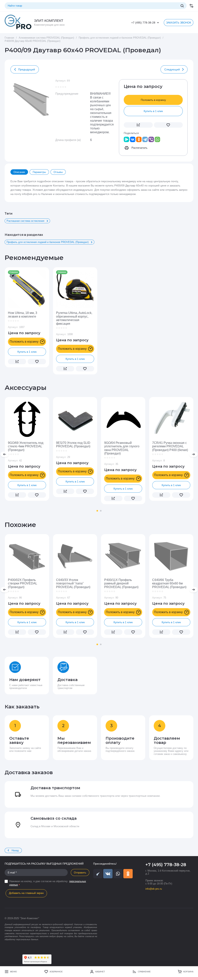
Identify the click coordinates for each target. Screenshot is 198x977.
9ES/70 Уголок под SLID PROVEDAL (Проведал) (73, 444)
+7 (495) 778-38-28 (143, 22)
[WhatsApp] (157, 139)
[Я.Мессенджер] (126, 139)
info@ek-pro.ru (153, 888)
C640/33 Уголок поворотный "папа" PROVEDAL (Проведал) (73, 583)
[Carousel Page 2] (101, 511)
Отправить (80, 872)
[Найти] (182, 5)
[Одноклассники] (139, 139)
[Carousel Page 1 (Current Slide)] (97, 511)
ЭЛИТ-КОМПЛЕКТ (48, 21)
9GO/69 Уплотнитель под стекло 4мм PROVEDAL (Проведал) (25, 446)
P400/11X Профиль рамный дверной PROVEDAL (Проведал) (121, 583)
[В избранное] (168, 125)
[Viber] (151, 139)
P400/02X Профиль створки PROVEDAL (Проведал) (22, 583)
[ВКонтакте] (132, 139)
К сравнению (138, 125)
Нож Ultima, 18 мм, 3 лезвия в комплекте (22, 314)
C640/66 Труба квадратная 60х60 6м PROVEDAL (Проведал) (169, 583)
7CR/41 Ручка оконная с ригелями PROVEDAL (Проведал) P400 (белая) (170, 446)
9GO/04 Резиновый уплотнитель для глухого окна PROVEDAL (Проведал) (121, 448)
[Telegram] (145, 139)
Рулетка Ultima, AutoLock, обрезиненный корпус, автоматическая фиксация (74, 318)
